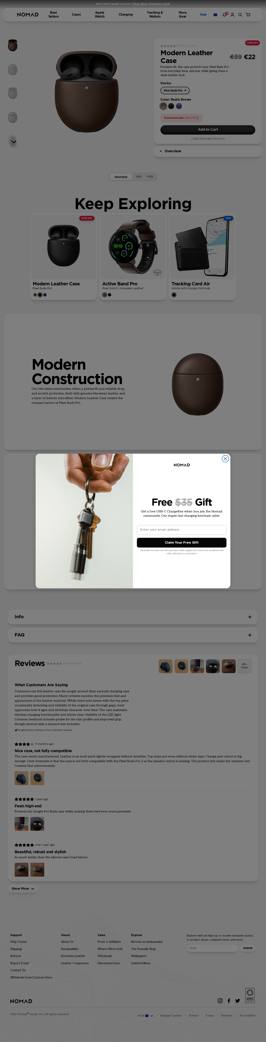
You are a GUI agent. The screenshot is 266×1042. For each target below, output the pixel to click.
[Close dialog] (225, 458)
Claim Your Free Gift (182, 542)
